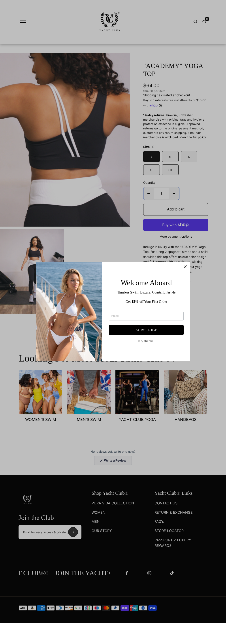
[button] (185, 267)
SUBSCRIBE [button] (146, 330)
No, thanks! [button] (146, 341)
